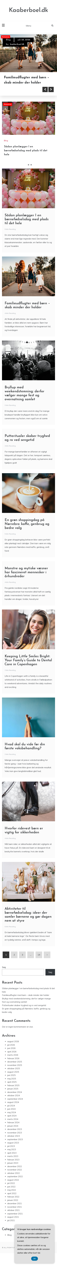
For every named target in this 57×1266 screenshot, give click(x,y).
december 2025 (14, 1061)
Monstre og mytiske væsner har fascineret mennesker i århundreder (26, 572)
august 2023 (13, 1142)
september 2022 (15, 1176)
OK (34, 1259)
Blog (8, 40)
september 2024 (15, 1099)
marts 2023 (12, 1156)
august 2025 (13, 1072)
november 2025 (14, 1065)
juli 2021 (11, 1220)
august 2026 (13, 1041)
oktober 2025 (13, 1068)
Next (51, 89)
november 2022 (14, 1169)
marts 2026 (12, 1055)
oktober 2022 (13, 1173)
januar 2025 (12, 1088)
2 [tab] (28, 164)
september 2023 (15, 1139)
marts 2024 (12, 1119)
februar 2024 (13, 1122)
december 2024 (14, 1092)
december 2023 (14, 1129)
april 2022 (11, 1193)
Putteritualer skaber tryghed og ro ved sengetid (24, 1005)
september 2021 (15, 1213)
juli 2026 (11, 1045)
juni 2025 (11, 1075)
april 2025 (11, 1082)
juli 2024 (11, 1105)
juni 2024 (11, 1109)
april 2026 (11, 1051)
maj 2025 (11, 1078)
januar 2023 (12, 1163)
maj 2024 (11, 1112)
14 (39, 955)
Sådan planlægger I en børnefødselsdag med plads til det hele (25, 150)
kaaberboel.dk (17, 44)
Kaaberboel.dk (28, 10)
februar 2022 (13, 1196)
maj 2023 (11, 1149)
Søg (4, 967)
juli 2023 (11, 1146)
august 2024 (13, 1102)
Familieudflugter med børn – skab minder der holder (25, 995)
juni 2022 (11, 1186)
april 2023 (11, 1153)
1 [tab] (26, 164)
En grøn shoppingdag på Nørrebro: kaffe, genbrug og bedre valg (27, 524)
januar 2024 (12, 1126)
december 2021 (14, 1203)
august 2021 (13, 1217)
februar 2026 (13, 1058)
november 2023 (14, 1132)
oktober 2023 (13, 1136)
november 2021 (14, 1207)
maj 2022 (11, 1190)
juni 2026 (11, 1048)
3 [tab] (31, 164)
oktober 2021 (13, 1210)
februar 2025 (13, 1085)
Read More (16, 89)
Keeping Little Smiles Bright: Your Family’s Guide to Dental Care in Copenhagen (28, 660)
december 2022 (14, 1166)
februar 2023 (13, 1159)
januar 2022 (12, 1200)
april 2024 (11, 1115)
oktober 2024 (13, 1095)
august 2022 (13, 1180)
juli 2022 (11, 1183)
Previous (45, 89)
